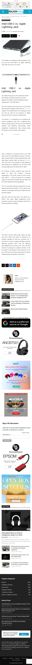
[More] (19, 35)
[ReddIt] (18, 265)
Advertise (11, 658)
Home (3, 16)
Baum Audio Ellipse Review (19, 309)
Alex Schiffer (5, 537)
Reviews (7, 16)
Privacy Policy (24, 658)
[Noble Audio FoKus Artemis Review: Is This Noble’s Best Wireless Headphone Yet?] (6, 548)
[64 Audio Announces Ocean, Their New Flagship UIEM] (6, 557)
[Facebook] (10, 265)
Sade (4, 31)
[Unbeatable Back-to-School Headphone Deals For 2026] (16, 520)
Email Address (7, 434)
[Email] (3, 265)
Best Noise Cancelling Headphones (5, 297)
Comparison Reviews (4, 305)
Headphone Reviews (15, 16)
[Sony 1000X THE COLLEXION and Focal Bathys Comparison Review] (6, 303)
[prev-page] (3, 570)
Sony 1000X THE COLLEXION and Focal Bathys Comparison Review (20, 303)
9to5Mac (27, 160)
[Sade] (8, 279)
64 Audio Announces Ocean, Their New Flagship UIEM (15, 616)
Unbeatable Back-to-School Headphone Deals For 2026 (12, 534)
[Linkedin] (14, 265)
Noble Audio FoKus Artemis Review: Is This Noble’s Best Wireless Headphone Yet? (19, 295)
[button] (2, 11)
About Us (5, 658)
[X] (7, 265)
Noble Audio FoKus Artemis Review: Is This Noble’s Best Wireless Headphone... (20, 548)
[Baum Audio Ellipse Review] (6, 311)
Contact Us (17, 658)
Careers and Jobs (16, 660)
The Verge (27, 108)
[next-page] (5, 570)
